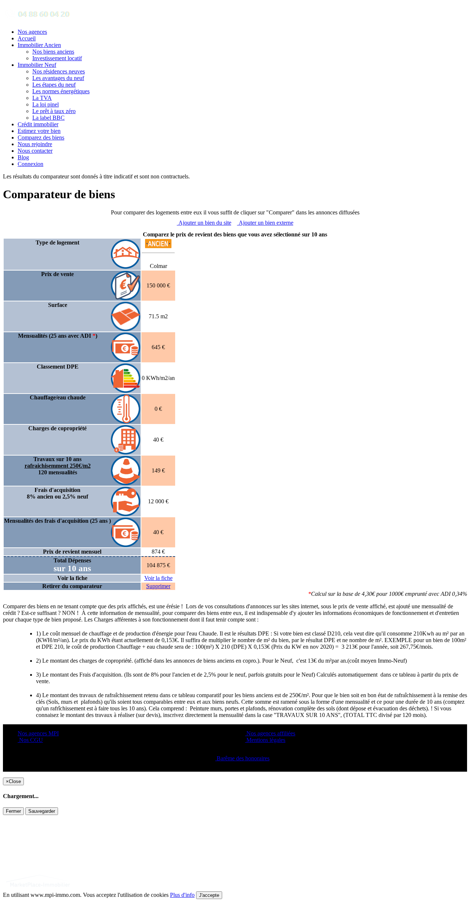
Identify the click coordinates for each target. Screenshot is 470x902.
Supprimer (158, 586)
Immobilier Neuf (37, 65)
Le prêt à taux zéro (54, 111)
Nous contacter (35, 151)
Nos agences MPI (38, 733)
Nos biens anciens (53, 51)
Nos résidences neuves (58, 71)
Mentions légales (265, 740)
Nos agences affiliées (270, 733)
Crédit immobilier (38, 124)
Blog (23, 157)
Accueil (27, 38)
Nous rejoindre (35, 144)
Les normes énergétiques (61, 91)
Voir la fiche (158, 578)
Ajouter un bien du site (204, 223)
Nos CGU (30, 740)
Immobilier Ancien (39, 45)
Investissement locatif (57, 58)
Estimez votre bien (39, 131)
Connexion (30, 164)
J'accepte (209, 895)
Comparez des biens (41, 137)
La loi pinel (45, 104)
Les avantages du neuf (58, 78)
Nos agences (32, 32)
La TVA (42, 98)
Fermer (13, 811)
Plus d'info (182, 895)
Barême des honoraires (242, 758)
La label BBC (48, 118)
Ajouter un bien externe (265, 223)
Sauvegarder (41, 811)
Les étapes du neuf (54, 84)
